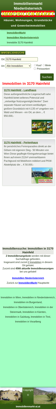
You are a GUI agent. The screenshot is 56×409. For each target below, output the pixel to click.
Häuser (9, 20)
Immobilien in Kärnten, (34, 312)
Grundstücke (43, 20)
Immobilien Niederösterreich (23, 37)
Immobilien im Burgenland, (28, 302)
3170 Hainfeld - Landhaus (20, 90)
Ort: (3, 59)
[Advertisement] (28, 216)
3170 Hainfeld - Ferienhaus (21, 142)
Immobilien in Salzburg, (17, 316)
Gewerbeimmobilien (31, 25)
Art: (3, 66)
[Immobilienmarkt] (28, 16)
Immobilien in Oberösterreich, (18, 307)
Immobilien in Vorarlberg (28, 321)
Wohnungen (23, 20)
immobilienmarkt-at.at (28, 406)
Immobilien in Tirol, (41, 316)
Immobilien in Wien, (11, 297)
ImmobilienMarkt (16, 32)
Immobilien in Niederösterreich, (38, 297)
